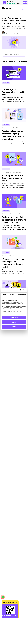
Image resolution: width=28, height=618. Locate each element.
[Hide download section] (16, 602)
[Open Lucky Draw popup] (3, 597)
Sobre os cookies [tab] (21, 294)
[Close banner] (1, 2)
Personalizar (13, 322)
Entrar (20, 8)
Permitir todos (14, 317)
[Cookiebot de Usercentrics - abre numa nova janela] (19, 290)
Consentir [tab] (4, 294)
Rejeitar (14, 326)
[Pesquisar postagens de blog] (24, 54)
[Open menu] (25, 8)
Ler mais (2, 65)
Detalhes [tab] (12, 294)
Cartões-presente (9, 61)
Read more (3, 12)
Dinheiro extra (22, 61)
